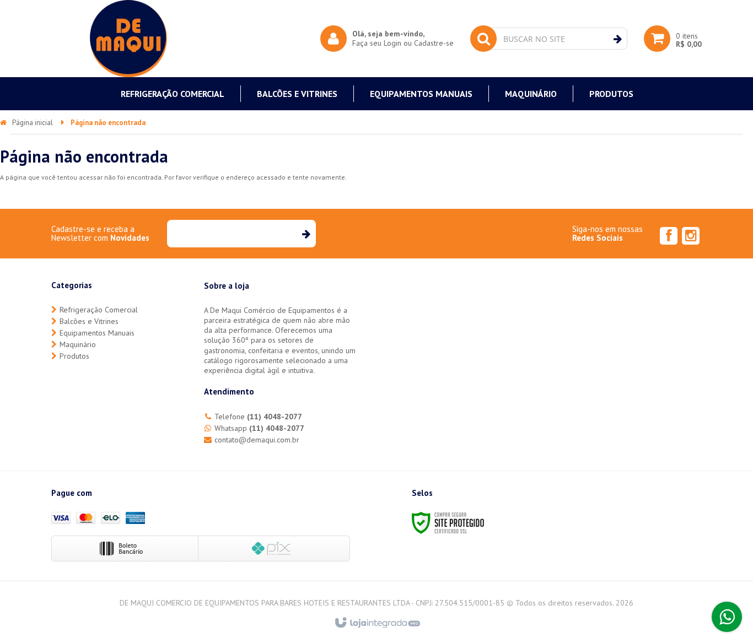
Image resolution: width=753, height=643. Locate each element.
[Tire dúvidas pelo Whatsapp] (727, 617)
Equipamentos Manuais (97, 333)
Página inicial (32, 122)
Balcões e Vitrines (89, 321)
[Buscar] (617, 39)
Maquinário (78, 344)
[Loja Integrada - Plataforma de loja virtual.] (377, 623)
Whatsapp (259, 428)
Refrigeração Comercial (99, 310)
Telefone (258, 417)
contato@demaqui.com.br (256, 440)
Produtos (74, 356)
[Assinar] (305, 233)
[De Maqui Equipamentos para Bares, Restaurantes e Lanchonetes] (128, 38)
